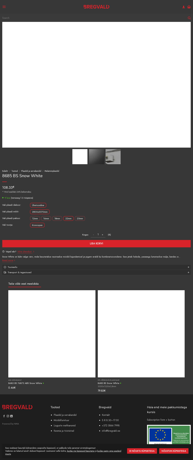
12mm (35, 218)
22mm (68, 218)
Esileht (5, 170)
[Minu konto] (183, 6)
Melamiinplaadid (52, 170)
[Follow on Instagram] (8, 416)
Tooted (14, 170)
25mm (80, 218)
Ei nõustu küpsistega (142, 450)
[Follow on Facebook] (4, 416)
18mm (57, 218)
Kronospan (37, 225)
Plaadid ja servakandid (31, 170)
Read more (7, 260)
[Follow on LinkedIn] (11, 416)
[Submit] (189, 18)
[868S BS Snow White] (141, 333)
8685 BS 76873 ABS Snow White (25, 383)
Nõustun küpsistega (174, 450)
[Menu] (4, 6)
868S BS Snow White (108, 383)
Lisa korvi (96, 243)
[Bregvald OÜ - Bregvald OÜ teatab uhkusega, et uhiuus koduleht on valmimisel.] (96, 7)
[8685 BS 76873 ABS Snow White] (51, 333)
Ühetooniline (38, 205)
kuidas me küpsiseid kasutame (81, 450)
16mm (46, 218)
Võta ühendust (24, 251)
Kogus (85, 234)
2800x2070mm (39, 212)
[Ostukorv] (189, 6)
